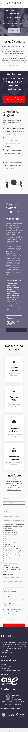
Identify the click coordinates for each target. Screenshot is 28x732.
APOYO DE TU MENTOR (14, 280)
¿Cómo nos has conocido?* (10, 603)
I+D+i (6, 551)
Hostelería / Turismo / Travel (12, 549)
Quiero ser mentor (6, 666)
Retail (6, 559)
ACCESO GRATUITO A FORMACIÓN (14, 317)
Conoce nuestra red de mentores (10, 670)
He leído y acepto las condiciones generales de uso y (13, 611)
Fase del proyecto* (8, 574)
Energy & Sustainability (11, 543)
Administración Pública (11, 530)
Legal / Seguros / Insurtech (12, 553)
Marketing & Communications (12, 557)
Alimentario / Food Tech (11, 534)
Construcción (8, 536)
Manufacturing (16, 555)
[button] (14, 280)
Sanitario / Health (15, 559)
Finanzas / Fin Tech (10, 547)
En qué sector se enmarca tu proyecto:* (13, 524)
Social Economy (9, 561)
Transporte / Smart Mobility (12, 567)
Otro (6, 571)
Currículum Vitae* (7, 590)
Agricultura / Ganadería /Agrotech (13, 526)
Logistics (7, 555)
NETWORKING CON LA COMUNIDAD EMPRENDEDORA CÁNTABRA (13, 323)
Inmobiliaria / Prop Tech (16, 551)
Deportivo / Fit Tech (10, 538)
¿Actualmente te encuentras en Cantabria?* (11, 596)
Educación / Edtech (10, 541)
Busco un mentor (6, 668)
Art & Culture (8, 528)
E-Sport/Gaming (9, 545)
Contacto (3, 664)
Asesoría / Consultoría (11, 532)
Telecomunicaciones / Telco (12, 569)
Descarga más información (16, 330)
